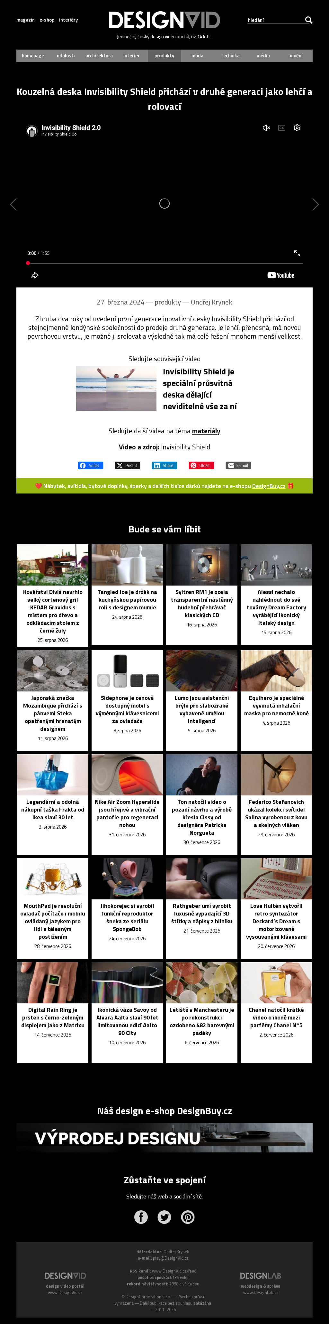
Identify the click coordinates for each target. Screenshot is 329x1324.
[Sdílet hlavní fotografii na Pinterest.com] (201, 462)
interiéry (68, 20)
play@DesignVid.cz (171, 1258)
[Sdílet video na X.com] (127, 462)
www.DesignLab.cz (261, 1292)
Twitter (164, 1217)
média (263, 55)
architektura (99, 55)
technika (230, 55)
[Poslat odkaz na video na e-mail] (238, 462)
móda (197, 55)
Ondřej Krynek (211, 302)
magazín (25, 20)
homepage (33, 55)
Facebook (141, 1217)
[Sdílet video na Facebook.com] (90, 462)
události (66, 55)
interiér (131, 55)
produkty (164, 55)
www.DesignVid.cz (65, 1292)
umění (296, 55)
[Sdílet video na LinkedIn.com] (164, 462)
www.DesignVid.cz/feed (174, 1271)
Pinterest (188, 1217)
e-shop (47, 20)
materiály (206, 431)
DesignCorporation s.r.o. (148, 1296)
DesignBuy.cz (269, 486)
